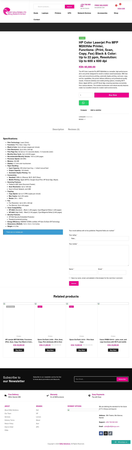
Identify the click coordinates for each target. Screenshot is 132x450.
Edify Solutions (65, 444)
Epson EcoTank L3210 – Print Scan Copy (82, 340)
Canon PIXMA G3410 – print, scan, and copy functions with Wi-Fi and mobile (113, 340)
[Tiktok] (110, 433)
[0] (114, 7)
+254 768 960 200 (112, 422)
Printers (89, 117)
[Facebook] (101, 433)
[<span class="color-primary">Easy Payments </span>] (89, 396)
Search (69, 7)
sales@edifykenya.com (111, 426)
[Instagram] (106, 433)
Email (100, 269)
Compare (84, 110)
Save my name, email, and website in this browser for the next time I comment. (97, 278)
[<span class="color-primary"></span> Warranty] (48, 396)
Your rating (73, 235)
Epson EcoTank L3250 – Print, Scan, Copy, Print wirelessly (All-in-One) (50, 340)
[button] (84, 102)
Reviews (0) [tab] (74, 129)
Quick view (23, 319)
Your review (73, 244)
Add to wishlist (96, 110)
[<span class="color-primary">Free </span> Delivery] (6, 396)
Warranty (53, 394)
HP (85, 119)
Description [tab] (58, 129)
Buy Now (113, 95)
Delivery (13, 394)
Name (71, 269)
